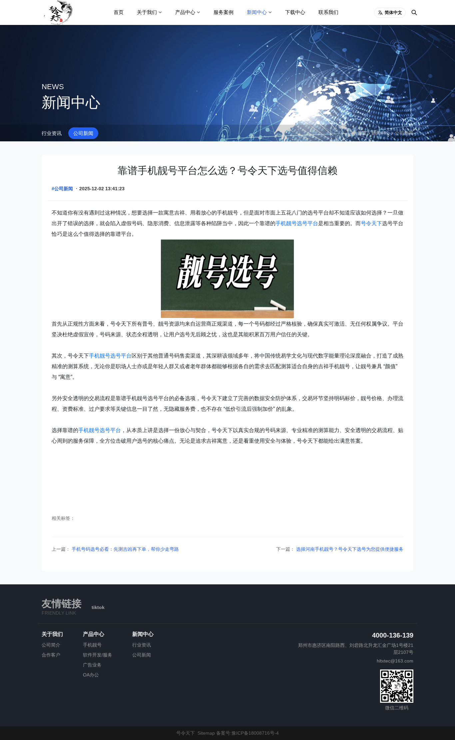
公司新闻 (83, 133)
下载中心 (295, 12)
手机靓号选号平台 (296, 223)
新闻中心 (257, 12)
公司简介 (51, 645)
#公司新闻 (62, 188)
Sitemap (206, 733)
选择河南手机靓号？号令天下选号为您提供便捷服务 (349, 549)
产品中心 (185, 12)
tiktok (98, 607)
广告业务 (92, 664)
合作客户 (51, 655)
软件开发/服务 (97, 655)
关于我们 (147, 12)
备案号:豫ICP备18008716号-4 (247, 733)
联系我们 (328, 12)
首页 (119, 12)
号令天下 (371, 223)
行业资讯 (52, 133)
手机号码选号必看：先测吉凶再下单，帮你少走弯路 (124, 549)
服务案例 (223, 12)
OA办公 (91, 674)
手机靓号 (92, 645)
